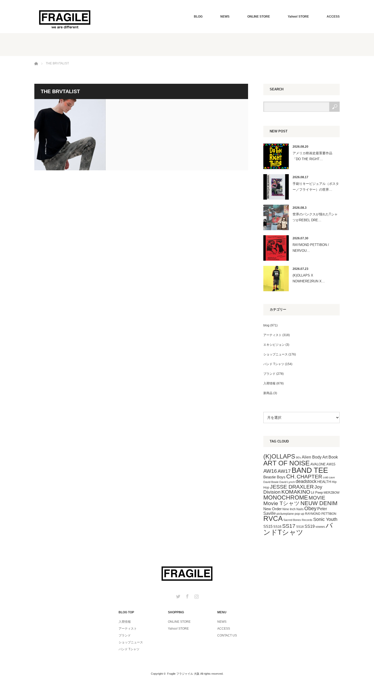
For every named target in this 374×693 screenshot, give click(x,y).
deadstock (306, 481)
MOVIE (317, 498)
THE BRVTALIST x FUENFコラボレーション (70, 134)
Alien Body (312, 457)
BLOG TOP (126, 612)
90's (298, 457)
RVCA (273, 518)
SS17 (288, 526)
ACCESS (333, 16)
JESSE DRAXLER (292, 487)
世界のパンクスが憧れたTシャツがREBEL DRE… (315, 217)
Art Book (330, 457)
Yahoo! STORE (298, 16)
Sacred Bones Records (297, 519)
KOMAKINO (295, 492)
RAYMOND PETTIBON (320, 513)
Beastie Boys (274, 477)
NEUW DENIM (318, 503)
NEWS (224, 16)
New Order (272, 509)
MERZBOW (331, 492)
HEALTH (324, 482)
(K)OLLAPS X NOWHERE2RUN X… (309, 278)
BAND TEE (310, 470)
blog (266, 325)
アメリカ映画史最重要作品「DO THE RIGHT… (312, 156)
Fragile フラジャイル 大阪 (183, 673)
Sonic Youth (325, 519)
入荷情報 (269, 383)
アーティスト (272, 335)
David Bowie (271, 481)
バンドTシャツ (298, 529)
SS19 (310, 526)
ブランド (269, 374)
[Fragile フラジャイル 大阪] (64, 18)
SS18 (300, 527)
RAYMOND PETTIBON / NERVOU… (311, 248)
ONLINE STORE (258, 16)
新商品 (267, 393)
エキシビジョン (274, 344)
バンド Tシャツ (273, 364)
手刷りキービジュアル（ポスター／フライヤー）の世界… (316, 186)
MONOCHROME (285, 497)
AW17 (284, 471)
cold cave (329, 477)
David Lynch (287, 481)
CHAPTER (309, 476)
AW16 (270, 471)
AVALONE (318, 464)
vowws (320, 526)
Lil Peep (317, 492)
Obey (310, 508)
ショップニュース (275, 354)
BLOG (198, 16)
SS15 (267, 526)
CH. (291, 476)
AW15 (330, 464)
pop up (299, 513)
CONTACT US (227, 635)
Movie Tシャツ (281, 503)
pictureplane (285, 513)
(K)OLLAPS (279, 456)
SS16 (277, 527)
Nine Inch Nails (293, 509)
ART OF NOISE (286, 463)
